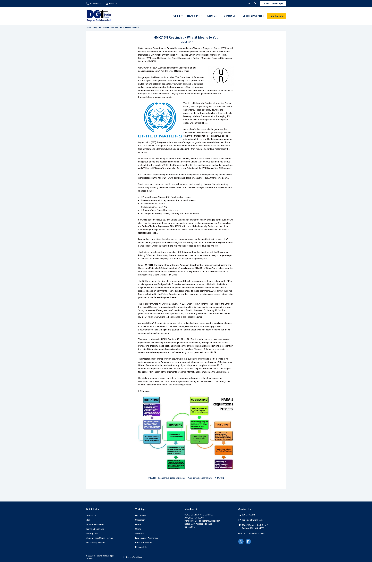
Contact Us (229, 16)
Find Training (277, 16)
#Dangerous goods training (199, 478)
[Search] (249, 4)
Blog (88, 520)
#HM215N (219, 478)
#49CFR (152, 478)
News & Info (193, 16)
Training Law (92, 533)
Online (138, 524)
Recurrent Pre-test (143, 542)
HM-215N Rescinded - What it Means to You (186, 37)
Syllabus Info (141, 547)
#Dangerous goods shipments (171, 478)
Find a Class (140, 515)
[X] (241, 541)
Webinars (139, 533)
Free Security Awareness (146, 538)
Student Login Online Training (99, 538)
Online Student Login (273, 3)
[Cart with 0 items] (255, 4)
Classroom (140, 520)
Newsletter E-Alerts (95, 524)
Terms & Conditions (95, 529)
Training (175, 16)
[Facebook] (248, 541)
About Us (212, 16)
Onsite (138, 529)
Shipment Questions (253, 16)
